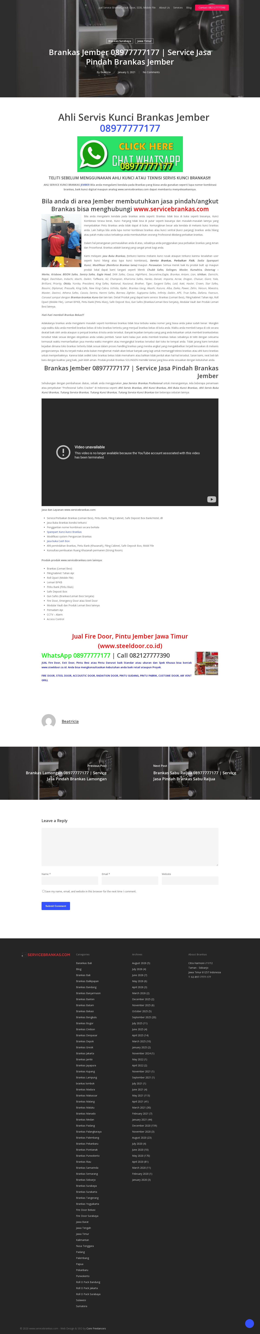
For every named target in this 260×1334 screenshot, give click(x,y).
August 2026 (139, 963)
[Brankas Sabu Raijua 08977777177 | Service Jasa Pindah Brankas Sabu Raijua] (195, 773)
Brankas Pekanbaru (87, 1143)
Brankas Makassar (86, 1095)
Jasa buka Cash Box (58, 541)
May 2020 (137, 1155)
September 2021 (141, 1077)
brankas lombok (85, 1083)
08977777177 (130, 128)
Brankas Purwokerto (88, 1155)
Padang (80, 1252)
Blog (78, 969)
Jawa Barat (82, 1222)
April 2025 (137, 1035)
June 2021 (137, 1089)
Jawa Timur (144, 41)
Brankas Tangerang (87, 1197)
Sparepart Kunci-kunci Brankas (64, 532)
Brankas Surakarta (86, 1191)
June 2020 (137, 1149)
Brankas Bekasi (85, 1011)
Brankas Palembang (87, 1137)
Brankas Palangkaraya (89, 1131)
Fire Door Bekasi (85, 1210)
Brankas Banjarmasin (88, 993)
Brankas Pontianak (87, 1149)
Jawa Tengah (83, 1228)
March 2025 (139, 1041)
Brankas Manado (86, 1113)
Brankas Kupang (85, 1071)
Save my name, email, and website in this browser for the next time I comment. (90, 891)
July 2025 (137, 1023)
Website (166, 874)
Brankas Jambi (84, 1059)
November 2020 (141, 1131)
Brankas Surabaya (119, 41)
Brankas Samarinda (87, 1167)
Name (46, 874)
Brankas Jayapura (86, 1065)
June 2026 (137, 975)
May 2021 (137, 1095)
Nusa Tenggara (85, 1246)
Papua (79, 1264)
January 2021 (139, 1119)
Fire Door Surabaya (87, 1216)
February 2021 (140, 1113)
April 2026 (137, 987)
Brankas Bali (83, 975)
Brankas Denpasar (86, 1035)
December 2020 (141, 1125)
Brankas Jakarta (85, 1053)
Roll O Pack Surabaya (88, 1294)
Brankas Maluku (85, 1107)
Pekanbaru (82, 1270)
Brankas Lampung (86, 1077)
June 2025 (137, 1029)
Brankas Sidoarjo (86, 1179)
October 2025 (140, 1011)
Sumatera (81, 1306)
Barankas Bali (84, 963)
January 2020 (139, 1179)
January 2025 (139, 1047)
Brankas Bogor (84, 1023)
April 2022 (137, 1065)
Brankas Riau (83, 1161)
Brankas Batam (85, 1005)
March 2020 (139, 1167)
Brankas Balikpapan (87, 981)
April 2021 (137, 1101)
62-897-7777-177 (201, 977)
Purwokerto (82, 1276)
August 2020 (139, 1137)
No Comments (151, 72)
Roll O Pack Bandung (88, 1282)
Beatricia (105, 72)
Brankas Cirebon (85, 1029)
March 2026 (139, 993)
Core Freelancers (96, 1328)
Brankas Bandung (86, 987)
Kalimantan (82, 1240)
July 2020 (137, 1143)
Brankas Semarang (87, 1173)
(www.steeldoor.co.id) (130, 646)
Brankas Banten (85, 999)
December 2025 (141, 999)
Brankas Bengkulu (86, 1017)
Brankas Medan (85, 1119)
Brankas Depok (85, 1041)
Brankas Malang (85, 1101)
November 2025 (141, 1005)
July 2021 (137, 1083)
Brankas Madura (85, 1089)
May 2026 (137, 981)
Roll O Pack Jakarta (87, 1288)
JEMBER (85, 184)
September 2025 (141, 1017)
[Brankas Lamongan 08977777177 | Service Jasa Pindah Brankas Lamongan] (65, 773)
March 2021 (139, 1107)
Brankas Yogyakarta (87, 1203)
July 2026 (137, 969)
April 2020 (137, 1161)
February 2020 (140, 1173)
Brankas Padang (85, 1125)
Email (106, 874)
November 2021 (141, 1071)
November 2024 (141, 1053)
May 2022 (137, 1059)
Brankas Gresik (84, 1047)
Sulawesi (81, 1300)
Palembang (82, 1258)
